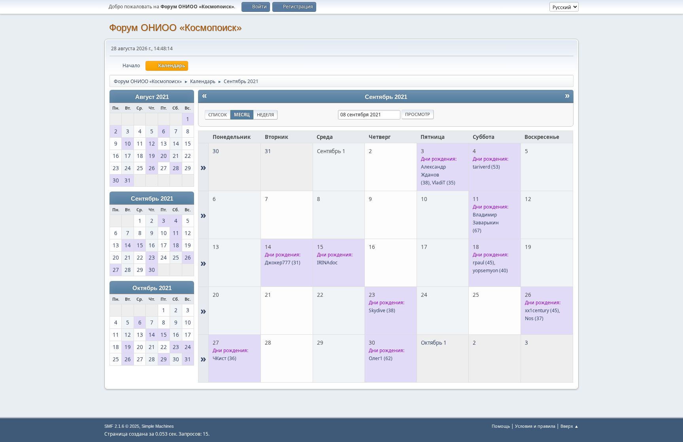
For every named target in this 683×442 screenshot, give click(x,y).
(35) (443, 182)
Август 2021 (152, 97)
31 (268, 151)
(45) (483, 262)
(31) (282, 262)
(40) (490, 270)
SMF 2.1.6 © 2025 (121, 426)
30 (216, 151)
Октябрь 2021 (152, 288)
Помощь (501, 426)
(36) (224, 358)
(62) (380, 358)
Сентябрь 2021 (152, 198)
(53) (486, 166)
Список (217, 115)
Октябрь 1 (434, 342)
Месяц (242, 115)
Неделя (265, 115)
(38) (382, 310)
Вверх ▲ (569, 426)
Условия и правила (535, 426)
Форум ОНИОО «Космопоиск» (175, 27)
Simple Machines (158, 426)
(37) (534, 318)
